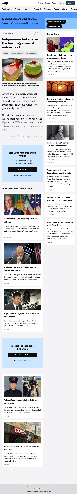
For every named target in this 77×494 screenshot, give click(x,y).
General (37, 9)
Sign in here (28, 175)
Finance (47, 9)
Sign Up (70, 3)
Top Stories (7, 9)
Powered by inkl (38, 488)
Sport (56, 9)
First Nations (8, 33)
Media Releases (54, 486)
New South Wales (31, 53)
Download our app (54, 26)
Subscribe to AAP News (56, 22)
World (64, 9)
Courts (27, 9)
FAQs (31, 486)
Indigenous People (17, 53)
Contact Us (44, 486)
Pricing (40, 3)
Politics (18, 9)
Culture (5, 53)
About (54, 3)
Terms (19, 486)
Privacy (26, 486)
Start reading (22, 169)
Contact (47, 3)
